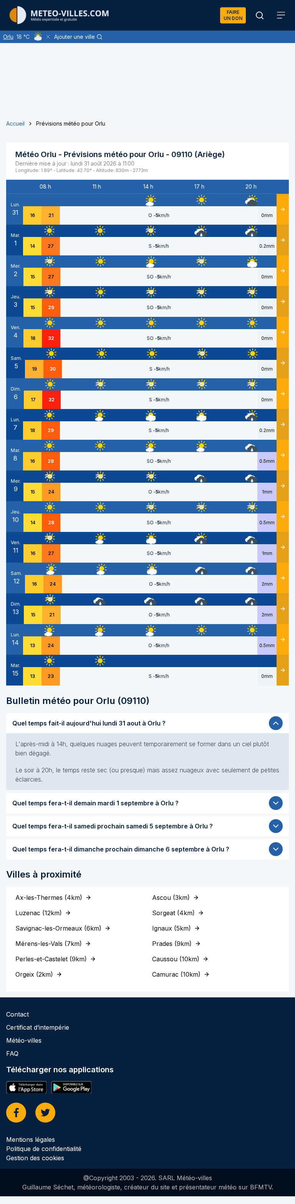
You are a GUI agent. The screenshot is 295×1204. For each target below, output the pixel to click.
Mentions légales (30, 1139)
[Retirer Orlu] (48, 37)
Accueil (15, 123)
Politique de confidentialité (43, 1149)
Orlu (8, 36)
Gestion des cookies (35, 1158)
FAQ (12, 1053)
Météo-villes (23, 1040)
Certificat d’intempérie (37, 1027)
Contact (17, 1014)
